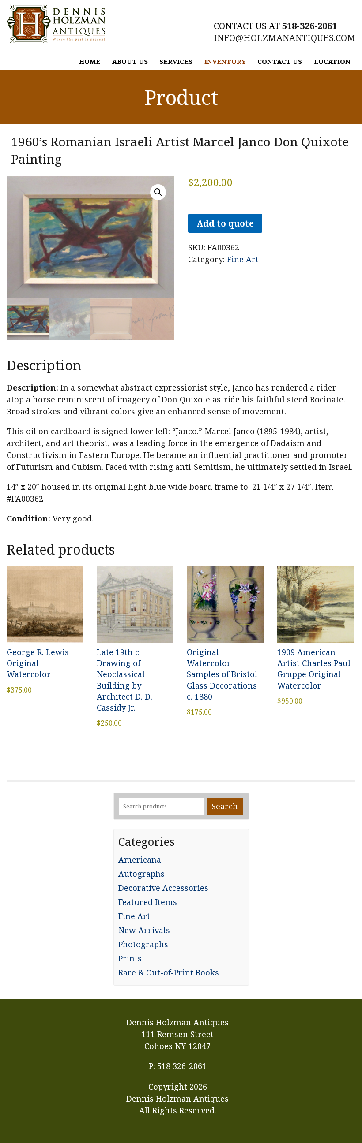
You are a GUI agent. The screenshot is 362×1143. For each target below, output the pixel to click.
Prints (130, 958)
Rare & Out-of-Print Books (168, 972)
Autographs (141, 873)
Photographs (143, 944)
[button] (158, 192)
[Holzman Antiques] (56, 23)
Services (175, 61)
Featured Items (147, 902)
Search (224, 806)
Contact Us (279, 61)
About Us (130, 61)
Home (89, 61)
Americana (139, 859)
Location (332, 61)
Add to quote (225, 223)
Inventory (225, 61)
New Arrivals (144, 930)
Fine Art (243, 259)
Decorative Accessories (163, 887)
